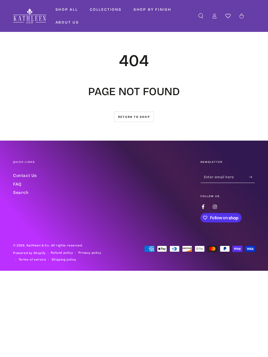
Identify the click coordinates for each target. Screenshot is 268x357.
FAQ (17, 184)
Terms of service (32, 259)
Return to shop (134, 117)
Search (21, 192)
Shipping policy (64, 259)
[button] (201, 16)
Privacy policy (89, 253)
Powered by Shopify (29, 253)
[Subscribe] (252, 177)
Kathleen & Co (37, 245)
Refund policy (62, 253)
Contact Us (25, 175)
